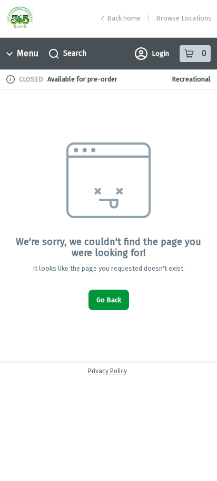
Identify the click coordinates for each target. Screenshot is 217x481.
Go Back (108, 300)
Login (160, 53)
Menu (27, 53)
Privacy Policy (107, 371)
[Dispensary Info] (10, 79)
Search (74, 53)
